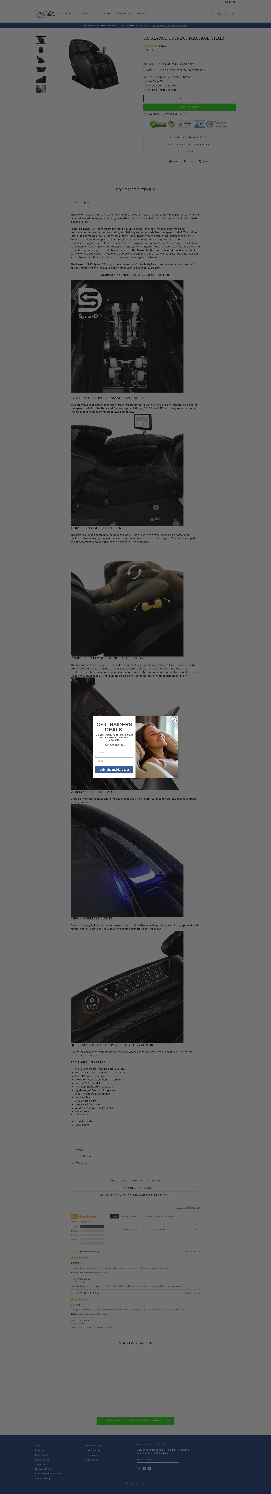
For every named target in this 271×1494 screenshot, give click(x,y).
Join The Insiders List (114, 769)
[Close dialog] (174, 719)
